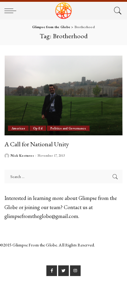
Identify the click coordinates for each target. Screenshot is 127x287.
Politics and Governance (68, 128)
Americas (18, 128)
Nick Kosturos (22, 155)
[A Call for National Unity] (63, 95)
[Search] (117, 11)
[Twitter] (63, 270)
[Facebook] (51, 270)
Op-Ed (38, 128)
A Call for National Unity (36, 144)
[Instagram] (75, 270)
